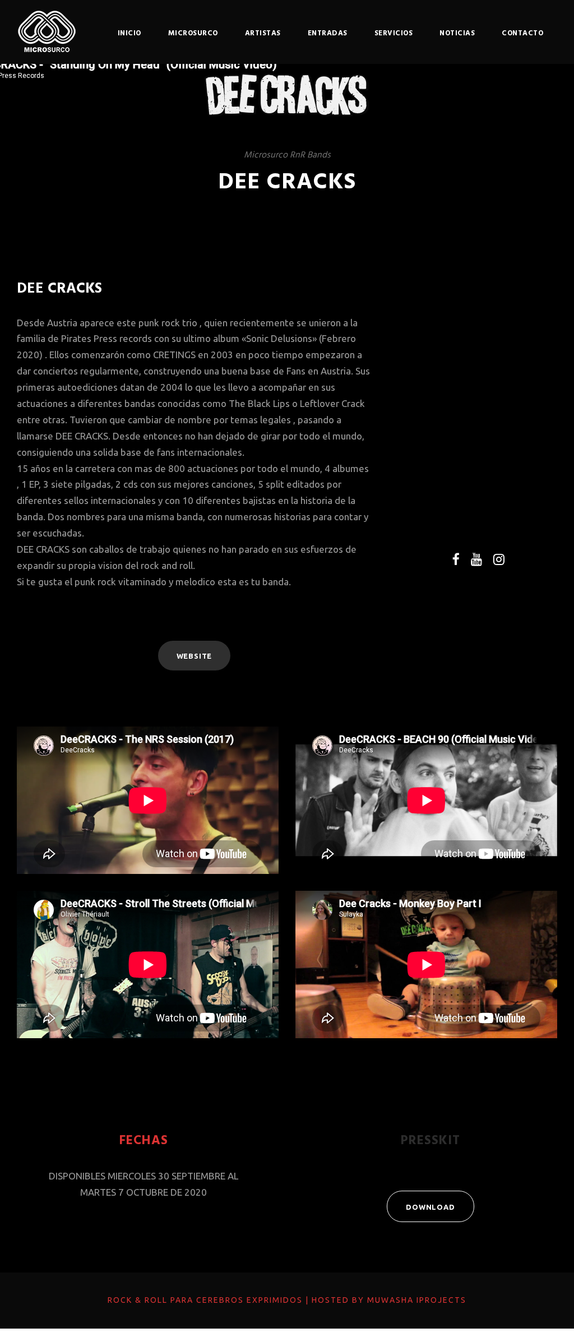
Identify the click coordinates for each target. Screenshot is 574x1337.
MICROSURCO (193, 33)
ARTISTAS (263, 33)
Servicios (393, 33)
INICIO (129, 33)
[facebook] (456, 559)
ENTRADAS (328, 33)
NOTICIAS (457, 33)
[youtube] (476, 559)
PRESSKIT (430, 1141)
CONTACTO (522, 33)
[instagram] (498, 559)
